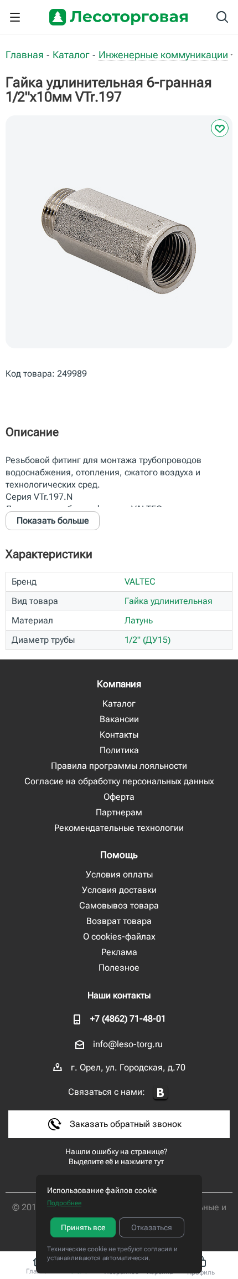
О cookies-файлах (119, 936)
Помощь (119, 854)
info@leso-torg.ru (128, 1044)
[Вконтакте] (160, 1093)
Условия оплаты (119, 874)
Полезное (119, 967)
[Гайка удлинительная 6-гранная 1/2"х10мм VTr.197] (119, 240)
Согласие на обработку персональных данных (119, 781)
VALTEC (140, 581)
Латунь (139, 620)
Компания (119, 683)
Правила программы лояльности (119, 765)
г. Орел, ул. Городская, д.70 (128, 1067)
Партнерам (119, 812)
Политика (119, 750)
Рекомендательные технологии (119, 828)
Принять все (83, 1227)
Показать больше (53, 520)
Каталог (119, 703)
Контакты (119, 734)
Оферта (119, 796)
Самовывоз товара (119, 905)
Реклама (119, 952)
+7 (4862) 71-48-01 (128, 1018)
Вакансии (119, 719)
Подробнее (64, 1203)
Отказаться (151, 1227)
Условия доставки (119, 890)
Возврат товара (119, 921)
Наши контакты (119, 995)
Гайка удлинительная (169, 601)
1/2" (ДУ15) (147, 640)
